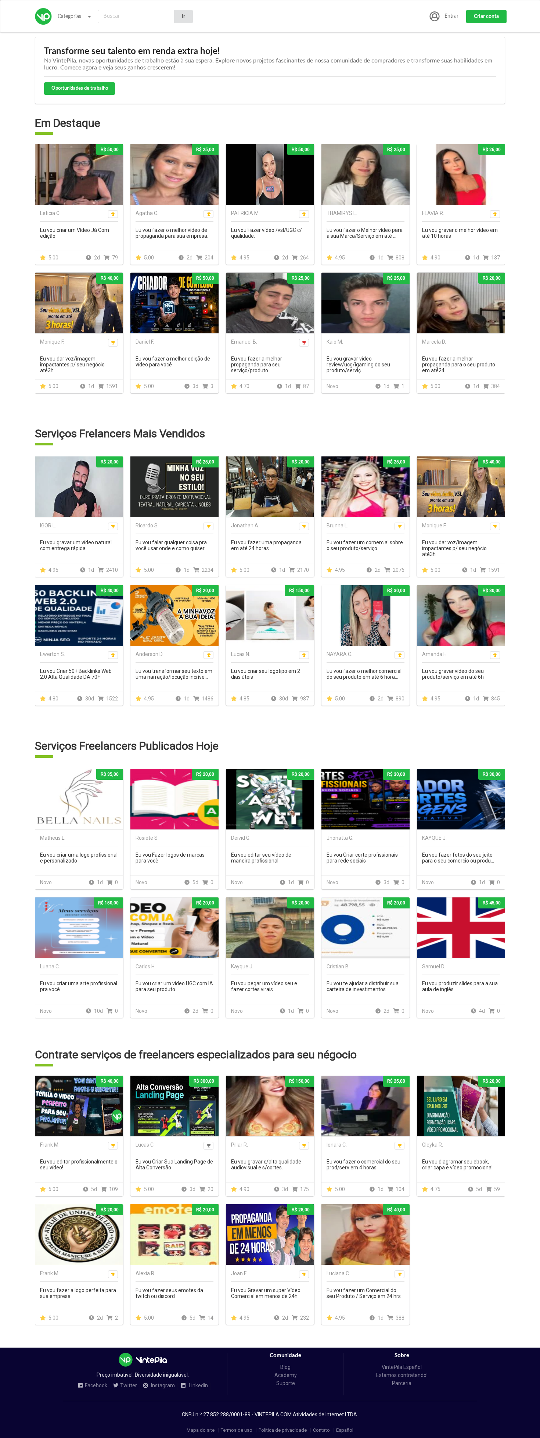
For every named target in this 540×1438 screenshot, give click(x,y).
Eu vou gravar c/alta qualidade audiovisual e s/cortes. (266, 1164)
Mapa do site (201, 1430)
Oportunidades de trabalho (79, 88)
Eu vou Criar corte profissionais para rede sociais (362, 858)
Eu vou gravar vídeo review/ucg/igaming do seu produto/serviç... (358, 364)
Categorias (69, 16)
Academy (285, 1375)
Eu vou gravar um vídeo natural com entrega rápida (76, 545)
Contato (321, 1430)
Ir (183, 16)
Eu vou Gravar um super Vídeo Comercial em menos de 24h (265, 1293)
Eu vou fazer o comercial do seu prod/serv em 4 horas (363, 1164)
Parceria (401, 1383)
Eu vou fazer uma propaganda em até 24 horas (266, 545)
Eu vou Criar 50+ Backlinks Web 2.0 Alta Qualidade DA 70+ (76, 674)
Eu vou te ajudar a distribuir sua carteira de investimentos (363, 986)
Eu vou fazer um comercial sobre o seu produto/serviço (365, 545)
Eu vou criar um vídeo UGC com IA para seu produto (174, 986)
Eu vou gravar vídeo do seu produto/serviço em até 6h (453, 674)
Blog (285, 1367)
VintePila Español (402, 1367)
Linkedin (198, 1385)
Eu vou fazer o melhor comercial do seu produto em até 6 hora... (364, 674)
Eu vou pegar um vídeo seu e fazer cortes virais (264, 986)
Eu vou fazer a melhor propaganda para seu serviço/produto (256, 364)
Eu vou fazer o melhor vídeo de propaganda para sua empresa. (172, 233)
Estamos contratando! (402, 1375)
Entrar (451, 16)
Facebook (96, 1385)
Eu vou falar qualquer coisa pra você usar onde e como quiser (171, 545)
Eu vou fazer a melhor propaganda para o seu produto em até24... (458, 364)
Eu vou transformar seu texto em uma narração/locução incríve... (174, 674)
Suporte (285, 1383)
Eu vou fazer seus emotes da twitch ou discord (169, 1293)
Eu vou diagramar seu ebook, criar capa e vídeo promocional (457, 1164)
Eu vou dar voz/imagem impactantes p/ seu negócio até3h (72, 364)
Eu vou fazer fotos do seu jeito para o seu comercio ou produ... (458, 858)
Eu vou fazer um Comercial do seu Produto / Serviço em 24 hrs (364, 1293)
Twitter (128, 1385)
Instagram (162, 1385)
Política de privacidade (283, 1430)
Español (344, 1430)
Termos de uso (236, 1430)
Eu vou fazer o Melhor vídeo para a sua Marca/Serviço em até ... (365, 233)
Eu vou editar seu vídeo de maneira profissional (261, 858)
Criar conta (486, 16)
